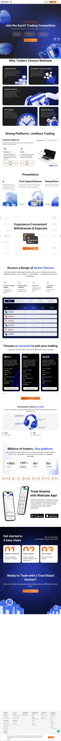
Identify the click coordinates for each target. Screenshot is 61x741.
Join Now (30, 591)
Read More (22, 204)
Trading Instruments (7, 724)
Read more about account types (30, 398)
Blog (51, 718)
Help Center (52, 723)
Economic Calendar (16, 717)
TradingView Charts (16, 715)
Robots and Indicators (15, 722)
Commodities (51, 301)
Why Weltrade (52, 717)
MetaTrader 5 (6, 715)
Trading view (6, 726)
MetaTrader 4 (6, 717)
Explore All (30, 248)
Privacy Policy (26, 737)
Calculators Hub (15, 718)
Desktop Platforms (41, 140)
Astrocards (34, 720)
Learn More (30, 40)
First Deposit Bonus (35, 718)
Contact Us (52, 724)
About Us (52, 715)
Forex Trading (6, 727)
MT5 (10, 164)
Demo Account (43, 718)
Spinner (33, 721)
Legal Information (53, 728)
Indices (41, 301)
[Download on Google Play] (37, 516)
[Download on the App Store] (51, 516)
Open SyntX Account (49, 388)
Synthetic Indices (20, 301)
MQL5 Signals (15, 724)
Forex (9, 301)
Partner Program (25, 715)
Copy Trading (6, 723)
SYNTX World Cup (35, 725)
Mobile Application (7, 718)
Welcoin (33, 715)
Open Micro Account (10, 388)
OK (51, 737)
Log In (46, 1)
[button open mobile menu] (58, 2)
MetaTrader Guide (44, 715)
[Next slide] (57, 394)
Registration (52, 1)
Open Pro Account (30, 388)
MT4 (10, 161)
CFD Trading (6, 729)
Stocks (30, 301)
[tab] (5, 393)
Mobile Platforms (52, 140)
